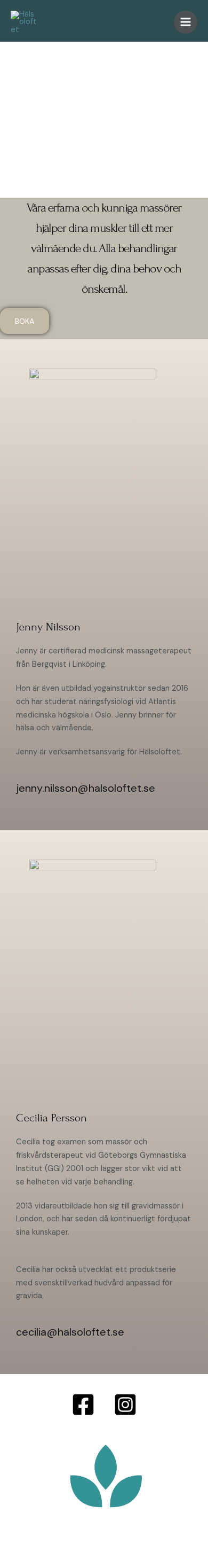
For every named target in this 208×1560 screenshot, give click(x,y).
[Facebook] (83, 1404)
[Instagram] (125, 1404)
